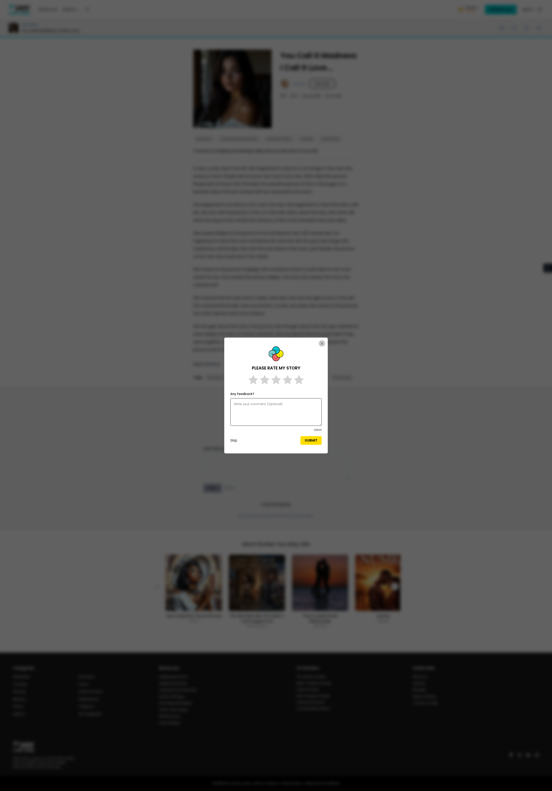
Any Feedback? (242, 394)
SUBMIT (311, 440)
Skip (233, 440)
